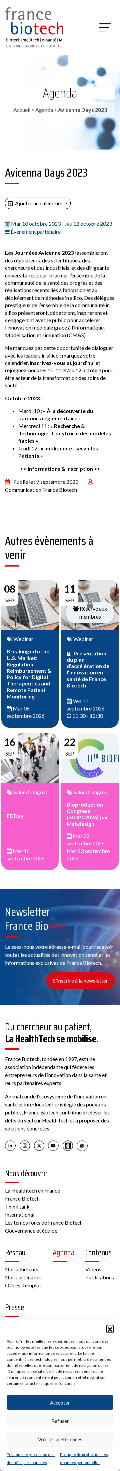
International (19, 1214)
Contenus (98, 1252)
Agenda (60, 93)
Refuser (60, 1421)
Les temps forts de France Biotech (44, 1222)
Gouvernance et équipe (31, 1230)
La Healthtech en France (32, 1190)
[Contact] (82, 1145)
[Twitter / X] (39, 1145)
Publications (99, 1277)
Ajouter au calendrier (39, 203)
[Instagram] (24, 1145)
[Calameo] (67, 1145)
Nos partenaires (23, 1277)
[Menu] (105, 27)
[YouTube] (53, 1145)
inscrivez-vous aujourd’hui (63, 363)
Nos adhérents (21, 1269)
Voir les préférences (60, 1439)
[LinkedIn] (10, 1145)
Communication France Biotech (41, 489)
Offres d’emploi (23, 1285)
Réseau (15, 1252)
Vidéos (93, 1269)
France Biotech (22, 1198)
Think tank (17, 1206)
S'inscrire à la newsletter (80, 980)
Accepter (60, 1403)
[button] (110, 1328)
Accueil (21, 110)
